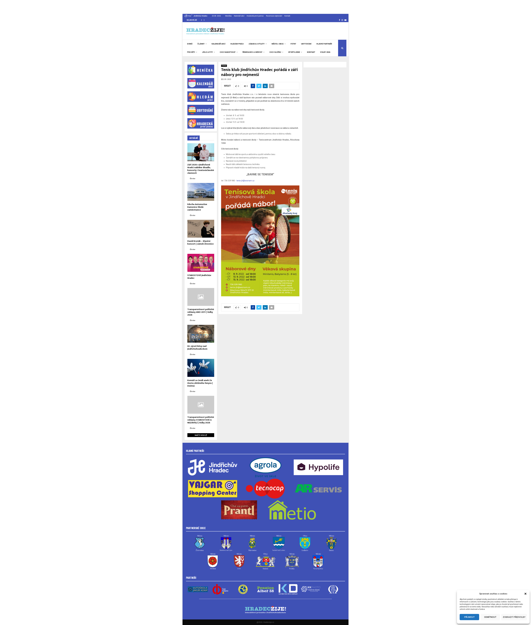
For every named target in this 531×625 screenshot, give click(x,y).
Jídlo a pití (207, 52)
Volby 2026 (325, 52)
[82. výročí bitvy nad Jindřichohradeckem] (200, 334)
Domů (189, 44)
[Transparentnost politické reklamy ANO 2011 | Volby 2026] (200, 297)
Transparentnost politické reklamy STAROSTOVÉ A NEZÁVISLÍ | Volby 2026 (200, 420)
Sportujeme (294, 52)
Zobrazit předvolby (514, 617)
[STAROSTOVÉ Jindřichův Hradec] (200, 263)
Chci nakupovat (227, 52)
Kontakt (287, 16)
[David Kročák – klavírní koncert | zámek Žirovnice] (200, 229)
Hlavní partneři (324, 44)
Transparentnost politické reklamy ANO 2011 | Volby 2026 (200, 312)
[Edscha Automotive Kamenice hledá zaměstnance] (200, 192)
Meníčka (228, 16)
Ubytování (306, 44)
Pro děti (191, 52)
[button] (525, 593)
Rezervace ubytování (274, 16)
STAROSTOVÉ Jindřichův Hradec (199, 276)
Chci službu (275, 52)
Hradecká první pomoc (255, 16)
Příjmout (469, 617)
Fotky (293, 44)
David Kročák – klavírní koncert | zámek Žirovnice (200, 242)
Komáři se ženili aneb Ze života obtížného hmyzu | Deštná (200, 383)
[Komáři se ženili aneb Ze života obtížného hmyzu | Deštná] (200, 368)
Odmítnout (490, 617)
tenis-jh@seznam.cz (245, 181)
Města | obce (277, 44)
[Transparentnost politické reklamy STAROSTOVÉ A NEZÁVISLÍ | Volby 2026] (200, 405)
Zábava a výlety (257, 44)
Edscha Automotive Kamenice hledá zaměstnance (197, 207)
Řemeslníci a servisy (252, 52)
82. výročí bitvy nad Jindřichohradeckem (197, 347)
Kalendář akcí (239, 16)
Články (201, 44)
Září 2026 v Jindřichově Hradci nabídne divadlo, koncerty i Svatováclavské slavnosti (200, 169)
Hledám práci (237, 44)
